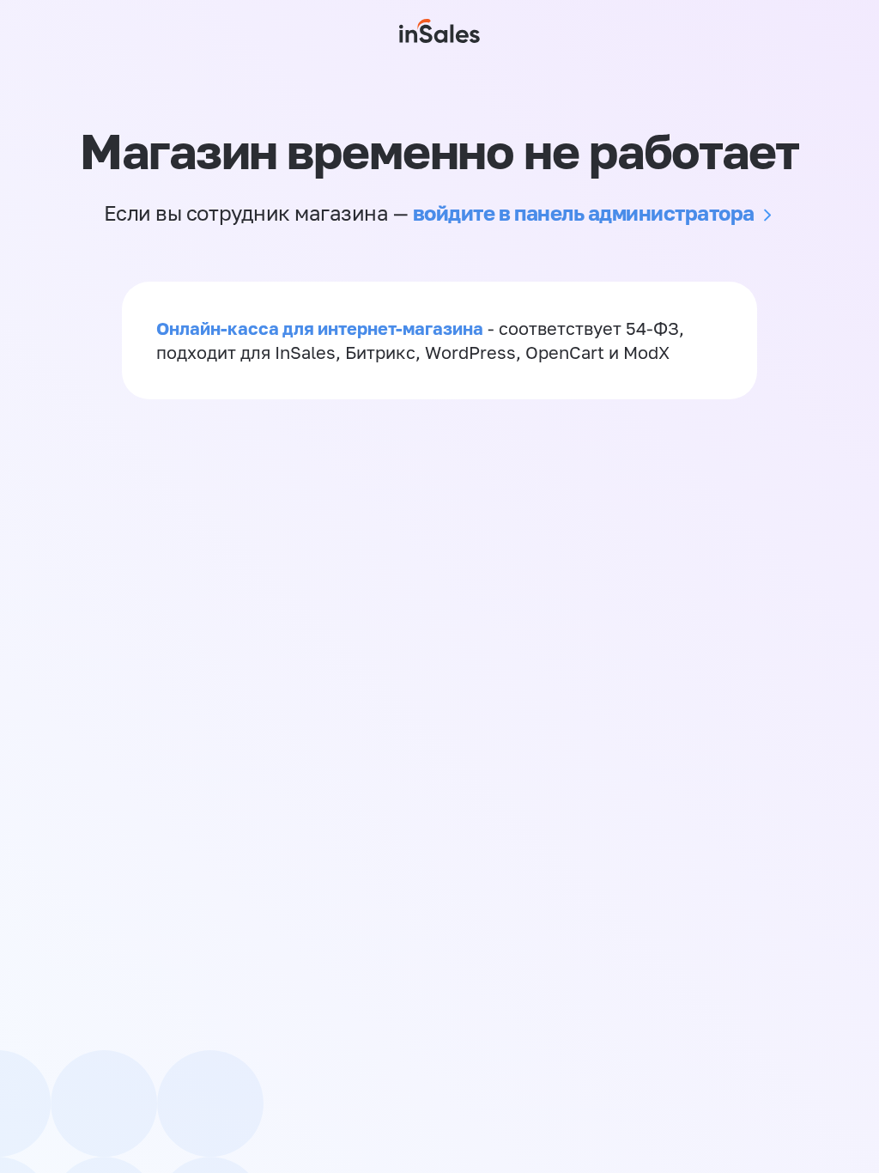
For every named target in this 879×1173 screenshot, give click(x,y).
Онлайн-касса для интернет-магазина (319, 328)
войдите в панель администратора (584, 212)
